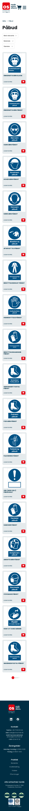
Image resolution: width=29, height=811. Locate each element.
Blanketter (14, 763)
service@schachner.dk (14, 737)
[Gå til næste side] (18, 678)
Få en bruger (14, 774)
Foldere (14, 770)
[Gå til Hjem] (9, 7)
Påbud (11, 21)
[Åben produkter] (19, 7)
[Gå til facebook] (17, 719)
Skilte (4, 21)
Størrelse (7, 46)
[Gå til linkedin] (11, 719)
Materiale (7, 41)
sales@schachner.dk (16, 733)
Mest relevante (9, 36)
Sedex (19, 806)
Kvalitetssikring (14, 767)
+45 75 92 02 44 (17, 730)
